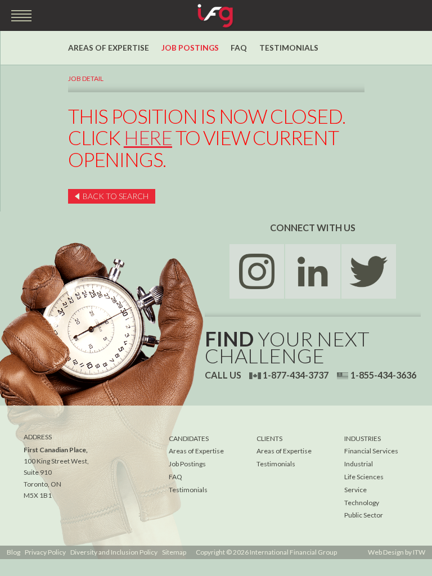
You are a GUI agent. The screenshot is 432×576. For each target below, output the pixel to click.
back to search (115, 196)
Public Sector (363, 515)
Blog (13, 552)
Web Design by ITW (396, 552)
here (148, 137)
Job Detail (86, 78)
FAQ (239, 47)
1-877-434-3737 (295, 375)
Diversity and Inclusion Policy (114, 552)
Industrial (358, 464)
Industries (362, 438)
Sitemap (174, 552)
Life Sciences (364, 476)
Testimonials (288, 47)
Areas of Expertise (108, 47)
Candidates (189, 438)
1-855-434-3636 (383, 375)
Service (355, 489)
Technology (361, 502)
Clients (269, 438)
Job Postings (190, 47)
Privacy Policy (45, 552)
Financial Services (371, 451)
